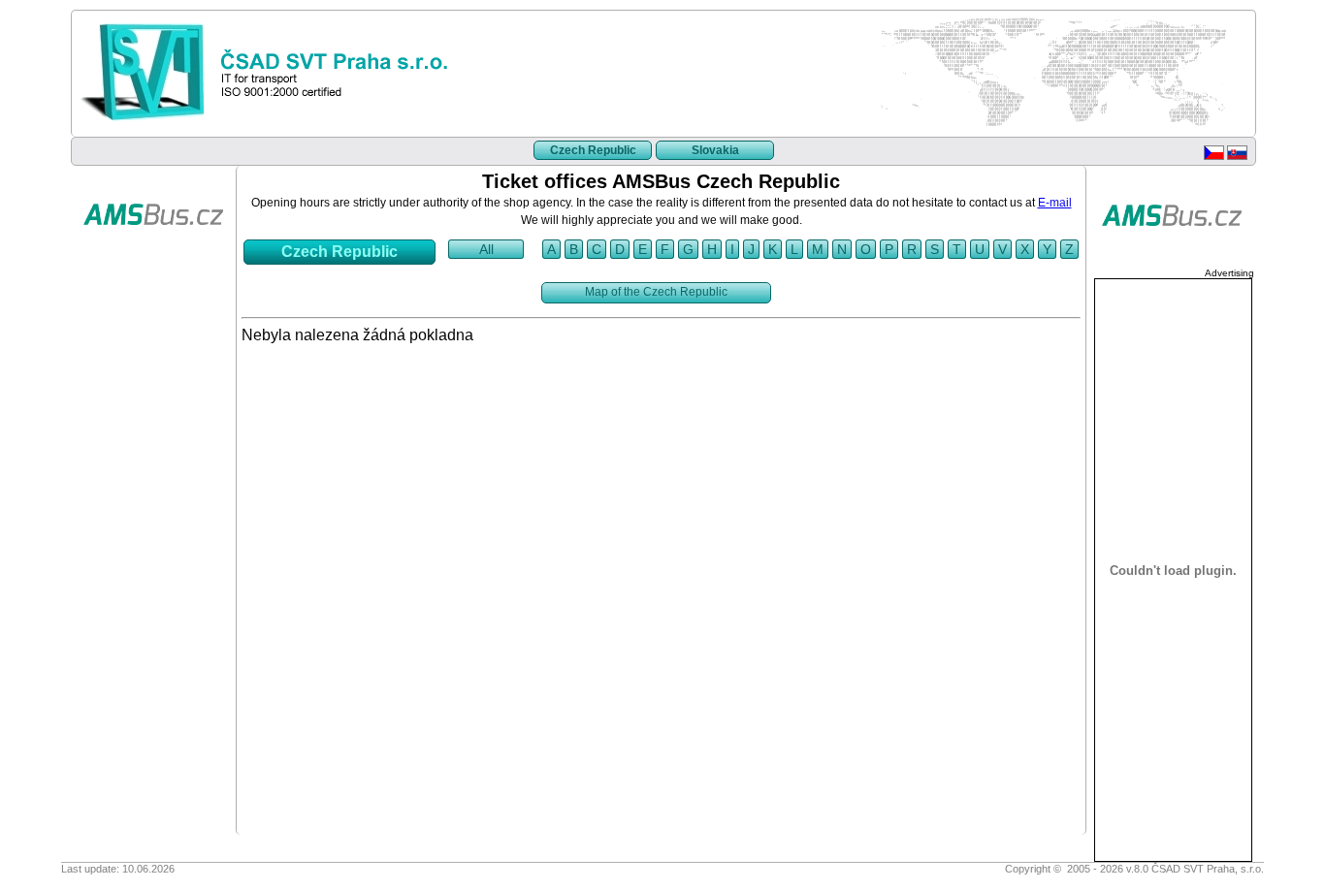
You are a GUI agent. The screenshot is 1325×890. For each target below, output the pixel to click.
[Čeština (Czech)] (1214, 156)
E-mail (1055, 202)
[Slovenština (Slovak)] (1237, 156)
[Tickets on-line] (153, 255)
